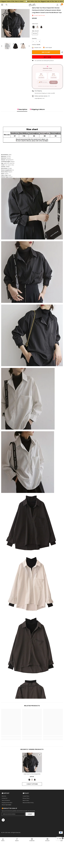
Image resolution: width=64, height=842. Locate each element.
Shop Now (53, 82)
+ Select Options (32, 784)
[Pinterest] (3, 820)
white (32, 779)
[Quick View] (39, 754)
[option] (15, 23)
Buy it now (47, 57)
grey (35, 779)
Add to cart (46, 52)
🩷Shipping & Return (37, 109)
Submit (30, 814)
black (29, 779)
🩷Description (22, 109)
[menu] (2, 5)
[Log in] (57, 5)
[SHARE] (61, 52)
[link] (11, 737)
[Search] (6, 5)
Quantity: (34, 38)
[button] (1, 46)
